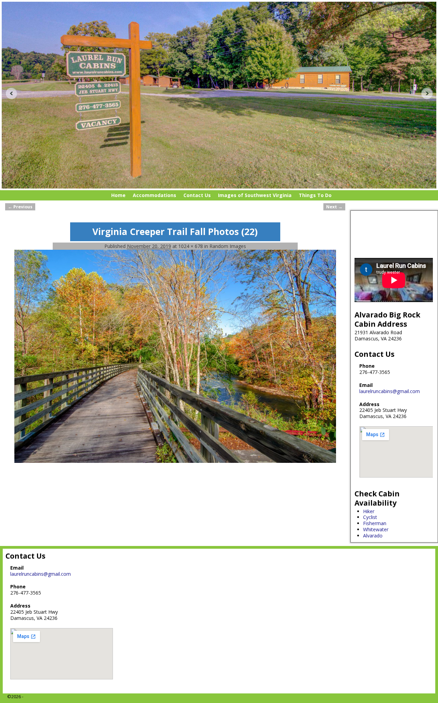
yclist (371, 517)
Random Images (227, 246)
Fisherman (374, 523)
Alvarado (373, 535)
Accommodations (154, 195)
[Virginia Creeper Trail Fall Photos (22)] (175, 356)
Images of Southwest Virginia (255, 195)
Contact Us (197, 195)
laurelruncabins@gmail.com (389, 391)
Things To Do (315, 195)
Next (429, 93)
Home (118, 195)
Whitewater (375, 529)
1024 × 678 (190, 246)
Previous (9, 93)
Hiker (368, 511)
